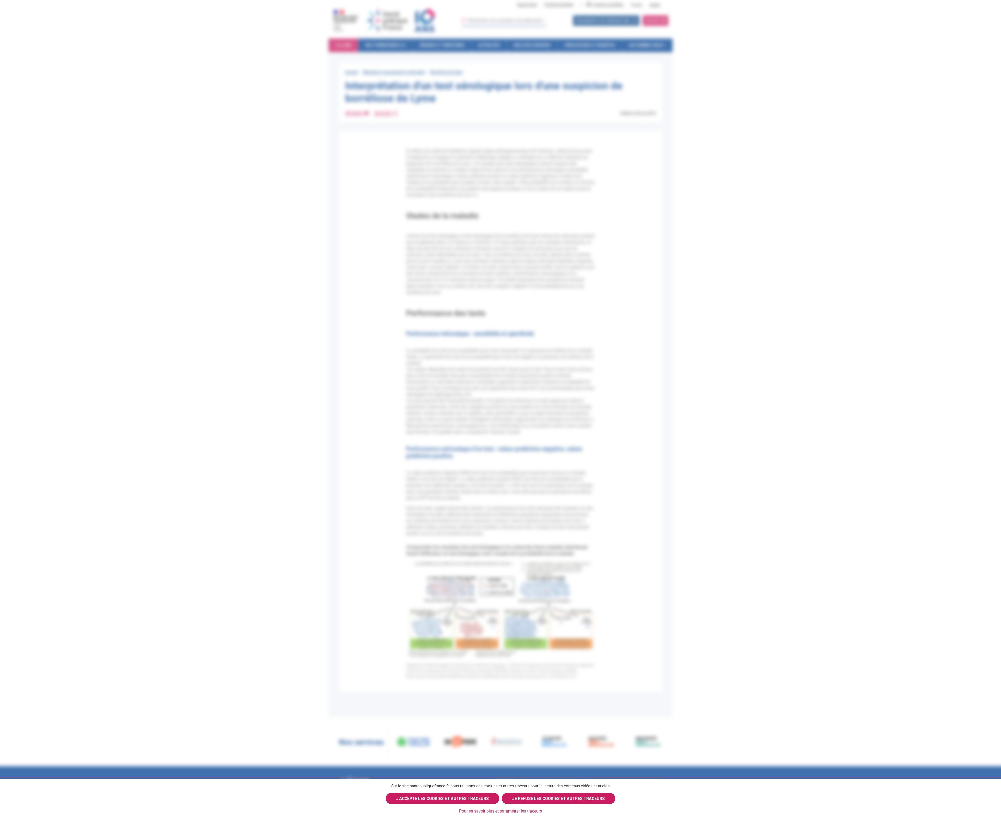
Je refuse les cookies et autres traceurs (558, 798)
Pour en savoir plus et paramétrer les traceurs (500, 811)
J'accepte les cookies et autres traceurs (442, 798)
